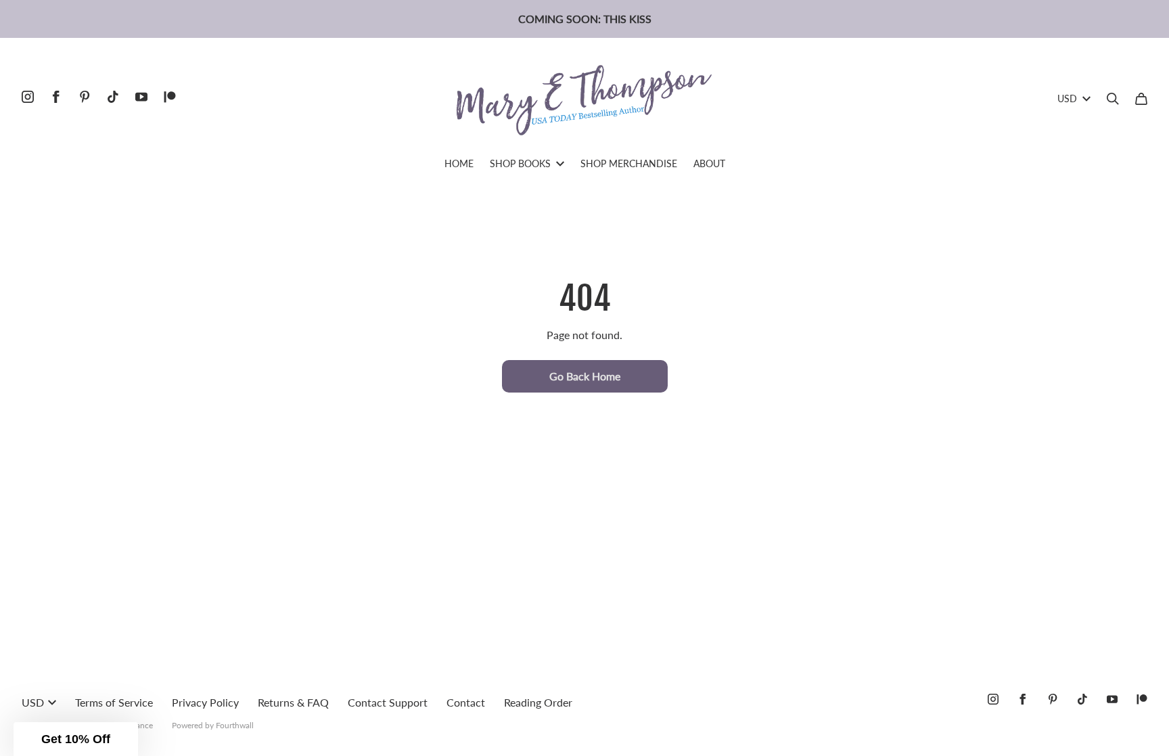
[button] (76, 739)
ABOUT (709, 163)
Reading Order (538, 702)
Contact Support (388, 702)
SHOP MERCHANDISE (628, 163)
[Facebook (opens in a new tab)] (56, 97)
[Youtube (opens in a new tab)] (141, 97)
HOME (459, 163)
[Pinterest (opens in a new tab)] (84, 97)
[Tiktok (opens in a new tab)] (113, 97)
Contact (465, 702)
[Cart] (1141, 99)
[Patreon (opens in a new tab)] (170, 97)
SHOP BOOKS (520, 163)
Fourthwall (235, 725)
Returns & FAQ (293, 702)
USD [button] (1067, 98)
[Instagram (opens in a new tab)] (28, 97)
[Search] (1113, 99)
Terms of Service (114, 702)
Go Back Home (584, 376)
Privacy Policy (205, 702)
